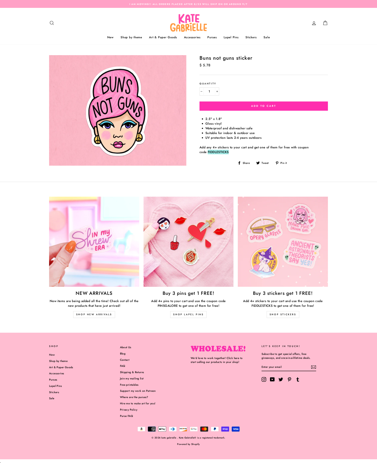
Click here (233, 358)
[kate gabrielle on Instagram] (264, 379)
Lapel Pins (231, 37)
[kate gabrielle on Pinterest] (289, 379)
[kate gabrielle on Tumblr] (298, 379)
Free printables (129, 385)
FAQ (122, 366)
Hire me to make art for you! (138, 403)
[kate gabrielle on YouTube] (272, 379)
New (110, 37)
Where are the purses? (134, 397)
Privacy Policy (128, 410)
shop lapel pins (188, 314)
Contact (125, 360)
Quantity (207, 83)
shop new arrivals (94, 314)
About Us (125, 347)
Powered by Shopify (188, 444)
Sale (267, 37)
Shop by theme (131, 37)
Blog (123, 353)
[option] (188, 4)
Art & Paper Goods (163, 37)
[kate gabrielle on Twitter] (280, 379)
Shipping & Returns (132, 372)
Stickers (251, 37)
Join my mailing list (132, 378)
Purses (212, 37)
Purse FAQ (126, 416)
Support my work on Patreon (138, 391)
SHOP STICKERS (283, 314)
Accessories (192, 37)
